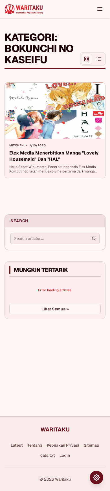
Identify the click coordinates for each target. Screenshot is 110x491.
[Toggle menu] (99, 9)
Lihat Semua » (55, 309)
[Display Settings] (96, 477)
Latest (17, 445)
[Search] (94, 238)
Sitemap (91, 445)
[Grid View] (87, 59)
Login (65, 455)
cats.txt (47, 455)
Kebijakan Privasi (63, 445)
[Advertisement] (47, 365)
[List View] (99, 59)
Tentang (34, 445)
